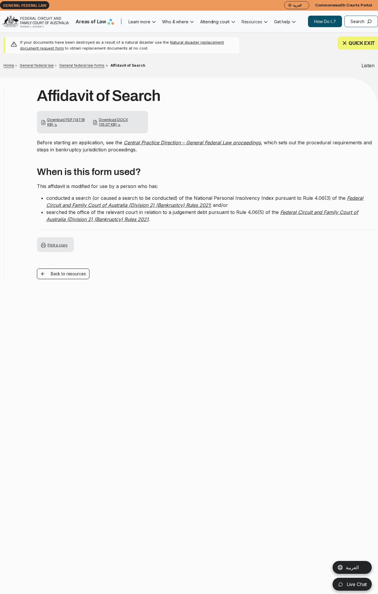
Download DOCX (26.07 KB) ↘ (113, 122)
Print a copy (58, 245)
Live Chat (356, 584)
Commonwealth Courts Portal (343, 5)
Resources (252, 21)
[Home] (35, 21)
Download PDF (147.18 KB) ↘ (66, 122)
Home (9, 65)
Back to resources (68, 273)
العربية (352, 567)
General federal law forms (82, 65)
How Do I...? (325, 21)
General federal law (24, 5)
